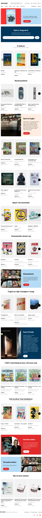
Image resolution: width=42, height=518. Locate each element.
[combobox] (16, 3)
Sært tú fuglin (29, 118)
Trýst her (26, 284)
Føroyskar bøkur (9, 462)
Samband (40, 512)
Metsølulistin (33, 6)
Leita (37, 37)
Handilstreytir (26, 512)
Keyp (25, 356)
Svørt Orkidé (28, 332)
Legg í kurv (26, 133)
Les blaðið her (27, 21)
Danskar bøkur (29, 439)
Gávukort (39, 6)
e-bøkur (6, 6)
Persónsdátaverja (34, 512)
